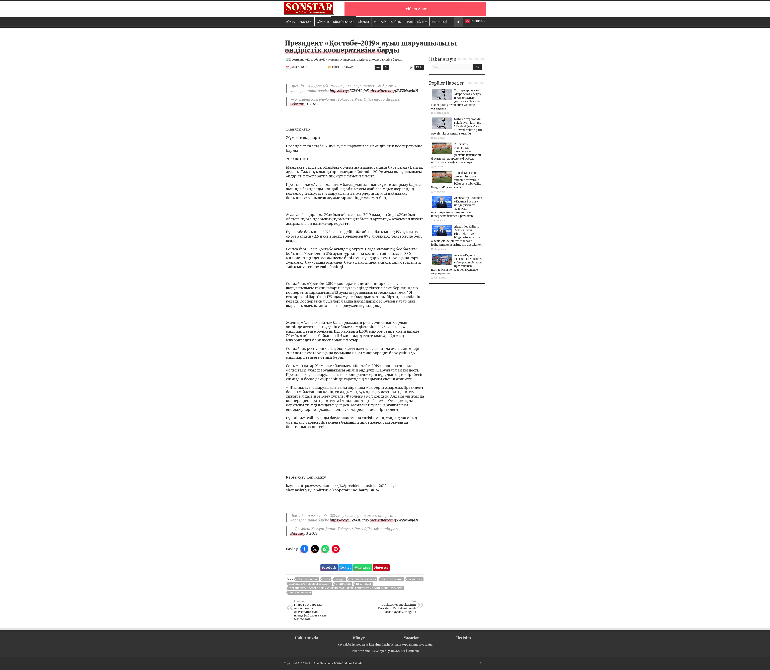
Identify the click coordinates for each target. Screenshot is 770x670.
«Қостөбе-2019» (307, 579)
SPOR (409, 22)
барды (339, 579)
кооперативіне (391, 579)
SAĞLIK (396, 22)
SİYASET (364, 22)
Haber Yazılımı (360, 651)
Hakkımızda (306, 638)
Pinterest (381, 567)
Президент (363, 583)
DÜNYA (290, 22)
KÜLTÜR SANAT (343, 22)
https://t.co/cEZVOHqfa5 (349, 90)
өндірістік (343, 583)
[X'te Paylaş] (315, 549)
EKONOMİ (305, 22)
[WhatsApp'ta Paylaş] (325, 549)
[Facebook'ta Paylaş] (304, 549)
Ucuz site (414, 651)
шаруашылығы (300, 592)
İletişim (463, 638)
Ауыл (326, 579)
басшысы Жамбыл (363, 579)
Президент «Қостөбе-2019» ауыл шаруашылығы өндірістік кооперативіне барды (345, 588)
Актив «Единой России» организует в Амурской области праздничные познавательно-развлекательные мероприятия (456, 264)
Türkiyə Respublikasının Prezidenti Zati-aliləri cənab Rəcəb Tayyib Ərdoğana (397, 607)
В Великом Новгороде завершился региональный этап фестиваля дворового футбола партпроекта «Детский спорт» (456, 153)
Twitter (345, 567)
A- (385, 67)
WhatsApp (362, 567)
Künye (359, 638)
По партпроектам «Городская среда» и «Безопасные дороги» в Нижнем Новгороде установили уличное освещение (456, 99)
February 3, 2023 (303, 104)
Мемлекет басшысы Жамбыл (309, 583)
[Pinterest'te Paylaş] (336, 549)
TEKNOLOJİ (439, 22)
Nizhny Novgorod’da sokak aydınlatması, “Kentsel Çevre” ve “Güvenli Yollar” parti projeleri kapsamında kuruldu (456, 126)
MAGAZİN (380, 22)
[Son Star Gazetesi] (309, 7)
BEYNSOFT (398, 651)
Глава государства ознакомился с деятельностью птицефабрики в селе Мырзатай (310, 610)
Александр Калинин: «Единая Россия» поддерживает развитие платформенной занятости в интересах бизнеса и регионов (456, 207)
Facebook (329, 567)
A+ (378, 67)
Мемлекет (415, 579)
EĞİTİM (422, 22)
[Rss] (481, 663)
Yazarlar (411, 638)
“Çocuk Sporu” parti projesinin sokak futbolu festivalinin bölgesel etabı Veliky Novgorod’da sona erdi (456, 180)
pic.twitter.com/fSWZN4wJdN (394, 90)
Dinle (419, 67)
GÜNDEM (323, 22)
